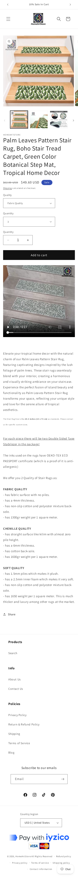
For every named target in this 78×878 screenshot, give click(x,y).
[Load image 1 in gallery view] (19, 119)
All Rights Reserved (41, 856)
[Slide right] (73, 120)
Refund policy (63, 856)
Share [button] (12, 614)
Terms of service (40, 862)
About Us (14, 679)
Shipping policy (61, 862)
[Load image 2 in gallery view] (39, 119)
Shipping (7, 188)
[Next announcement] (70, 4)
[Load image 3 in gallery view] (59, 119)
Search (12, 653)
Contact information (41, 869)
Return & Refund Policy (23, 724)
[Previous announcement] (7, 4)
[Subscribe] (62, 779)
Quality (7, 195)
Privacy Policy (17, 715)
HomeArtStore (23, 856)
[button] (8, 19)
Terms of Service (19, 743)
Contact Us (15, 689)
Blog (11, 752)
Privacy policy (19, 862)
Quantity (8, 213)
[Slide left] (4, 120)
